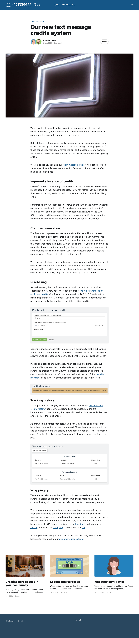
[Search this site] (132, 5)
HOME (56, 5)
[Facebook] (80, 620)
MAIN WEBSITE (68, 5)
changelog (58, 527)
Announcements (37, 21)
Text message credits (74, 165)
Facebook (80, 524)
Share (104, 42)
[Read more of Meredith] (33, 42)
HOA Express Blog (11, 621)
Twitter (33, 527)
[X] (76, 620)
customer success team (71, 539)
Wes (54, 40)
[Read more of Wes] (39, 42)
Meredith (47, 40)
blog (84, 527)
